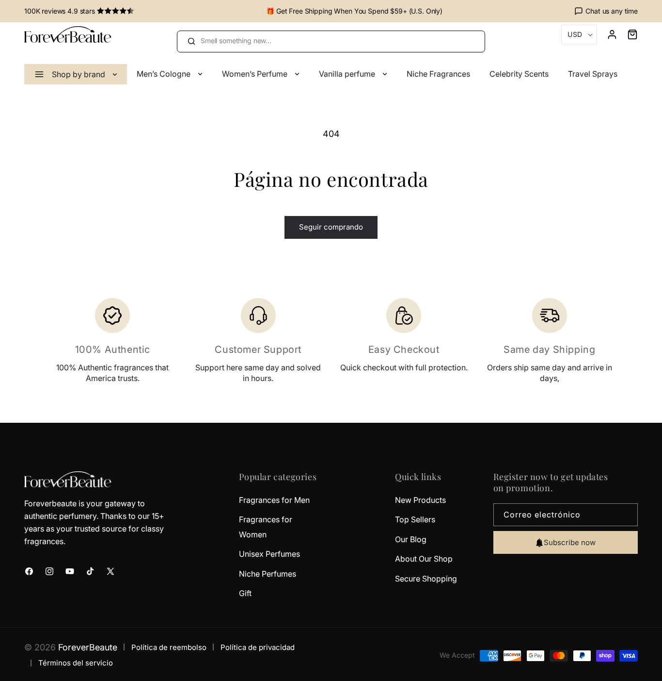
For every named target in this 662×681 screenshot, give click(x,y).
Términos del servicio (75, 662)
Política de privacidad (258, 647)
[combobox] (331, 41)
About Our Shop (424, 559)
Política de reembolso (168, 647)
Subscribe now (570, 542)
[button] (627, 34)
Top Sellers (415, 519)
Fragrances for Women (265, 527)
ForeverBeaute (87, 647)
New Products (420, 500)
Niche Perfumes (267, 574)
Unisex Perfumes (269, 554)
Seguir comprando (331, 227)
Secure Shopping (426, 578)
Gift (245, 593)
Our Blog (410, 539)
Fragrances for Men (274, 500)
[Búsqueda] (191, 41)
